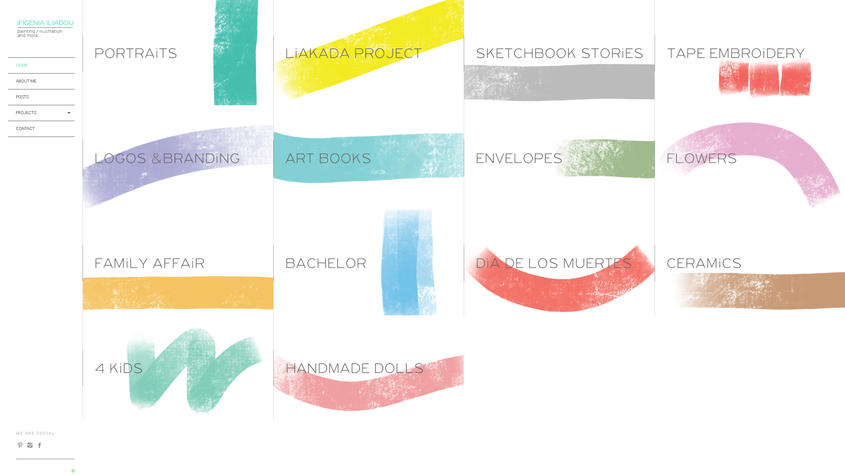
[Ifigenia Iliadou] (45, 36)
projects (26, 112)
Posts (22, 96)
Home (22, 65)
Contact (25, 128)
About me (26, 81)
